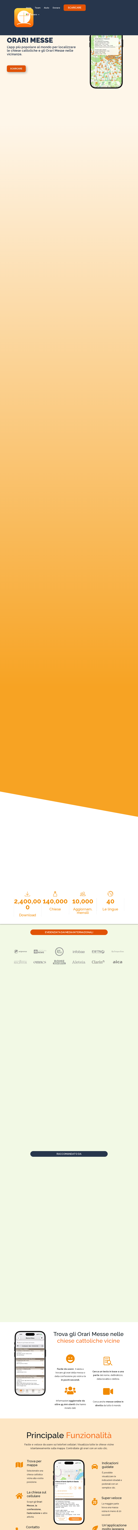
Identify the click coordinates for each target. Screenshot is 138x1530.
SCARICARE (74, 7)
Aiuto (46, 8)
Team (37, 8)
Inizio (28, 8)
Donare (56, 8)
